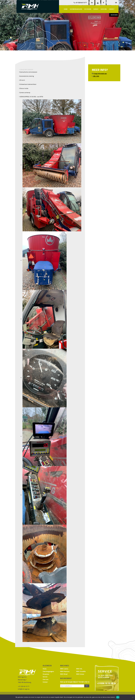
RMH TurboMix (81, 671)
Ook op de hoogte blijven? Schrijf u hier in (74, 682)
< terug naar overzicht (26, 69)
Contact (111, 9)
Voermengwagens (76, 9)
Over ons (104, 9)
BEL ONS (96, 76)
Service (95, 9)
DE (116, 2)
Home (66, 9)
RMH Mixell (64, 674)
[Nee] (133, 697)
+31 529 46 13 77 (81, 2)
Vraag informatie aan (100, 73)
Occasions (87, 9)
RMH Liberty (64, 669)
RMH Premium (64, 671)
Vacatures (114, 15)
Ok (118, 697)
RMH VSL (79, 669)
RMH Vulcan (80, 674)
